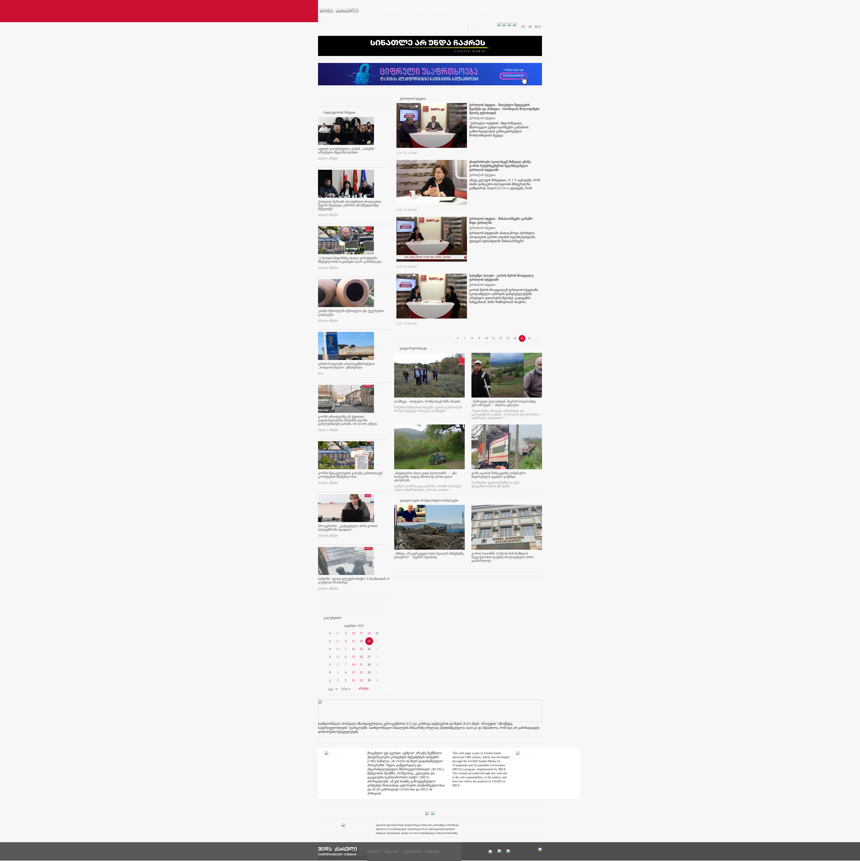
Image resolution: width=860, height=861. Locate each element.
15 (353, 672)
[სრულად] (463, 565)
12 (500, 338)
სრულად (537, 153)
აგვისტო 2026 (354, 625)
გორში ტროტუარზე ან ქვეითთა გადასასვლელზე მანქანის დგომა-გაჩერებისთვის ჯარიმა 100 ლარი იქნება (347, 420)
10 (353, 633)
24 (369, 633)
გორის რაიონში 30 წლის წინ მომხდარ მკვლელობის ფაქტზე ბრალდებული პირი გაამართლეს (502, 557)
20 (361, 657)
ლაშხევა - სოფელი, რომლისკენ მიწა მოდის (427, 401)
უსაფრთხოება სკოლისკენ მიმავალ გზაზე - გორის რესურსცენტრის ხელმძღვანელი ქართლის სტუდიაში (501, 166)
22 (361, 672)
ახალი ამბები (328, 158)
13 (353, 657)
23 (361, 680)
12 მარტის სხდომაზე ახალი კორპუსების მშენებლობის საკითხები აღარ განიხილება (349, 259)
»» (379, 625)
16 (353, 680)
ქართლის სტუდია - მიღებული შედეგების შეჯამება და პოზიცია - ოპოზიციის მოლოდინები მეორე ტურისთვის (504, 109)
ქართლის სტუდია (482, 118)
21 (361, 664)
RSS (321, 373)
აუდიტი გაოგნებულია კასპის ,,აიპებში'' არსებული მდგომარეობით (346, 150)
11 (353, 641)
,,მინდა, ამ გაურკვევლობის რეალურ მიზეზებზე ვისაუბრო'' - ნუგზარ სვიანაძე (429, 555)
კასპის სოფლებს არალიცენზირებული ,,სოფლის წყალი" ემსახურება (346, 365)
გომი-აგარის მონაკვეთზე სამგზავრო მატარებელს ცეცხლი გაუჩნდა (498, 474)
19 (361, 649)
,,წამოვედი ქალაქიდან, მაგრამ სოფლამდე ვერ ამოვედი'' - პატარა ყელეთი (503, 403)
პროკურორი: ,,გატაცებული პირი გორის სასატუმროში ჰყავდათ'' (347, 527)
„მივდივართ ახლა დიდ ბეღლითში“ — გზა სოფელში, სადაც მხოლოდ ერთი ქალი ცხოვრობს (425, 476)
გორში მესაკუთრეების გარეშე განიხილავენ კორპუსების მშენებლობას (350, 474)
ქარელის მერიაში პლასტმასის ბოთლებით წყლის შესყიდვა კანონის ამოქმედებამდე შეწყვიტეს (349, 205)
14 (353, 664)
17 (361, 633)
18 (361, 641)
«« (328, 625)
